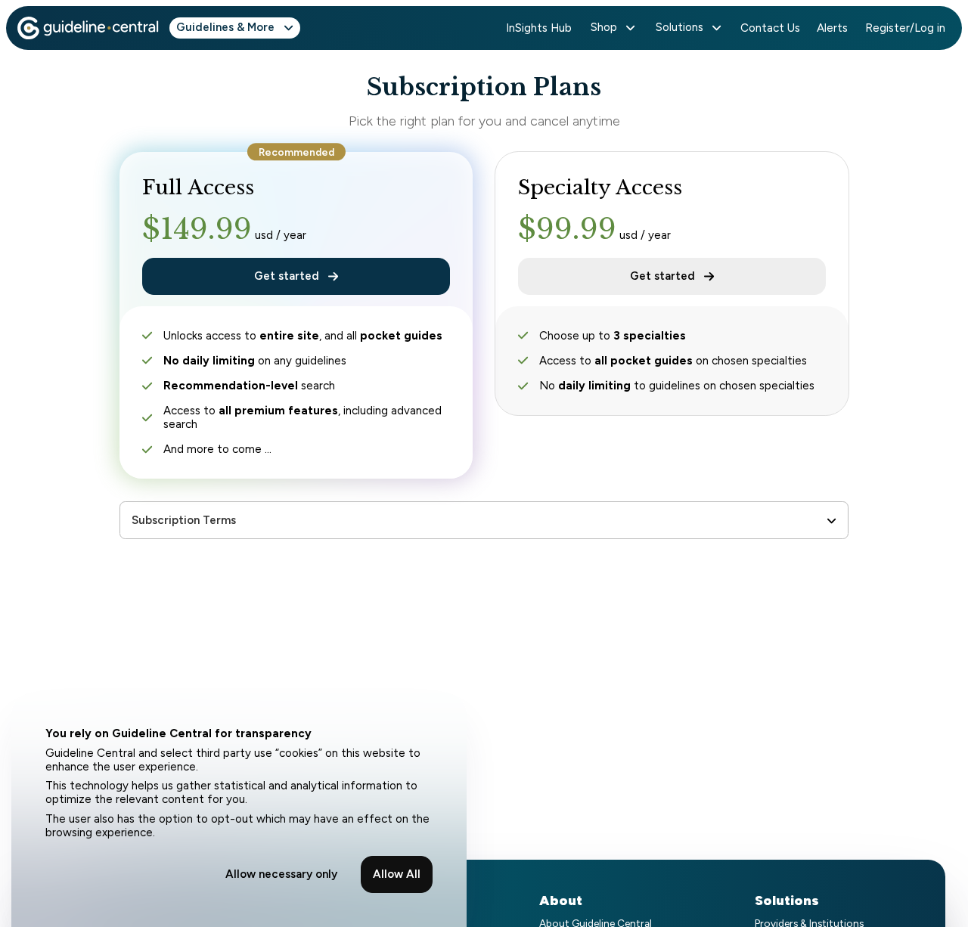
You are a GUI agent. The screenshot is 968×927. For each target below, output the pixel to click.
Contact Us (770, 28)
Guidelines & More (225, 27)
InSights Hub (539, 28)
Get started (286, 276)
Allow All (396, 874)
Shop (604, 27)
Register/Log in (905, 28)
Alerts (832, 28)
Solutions (679, 27)
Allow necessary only (281, 874)
